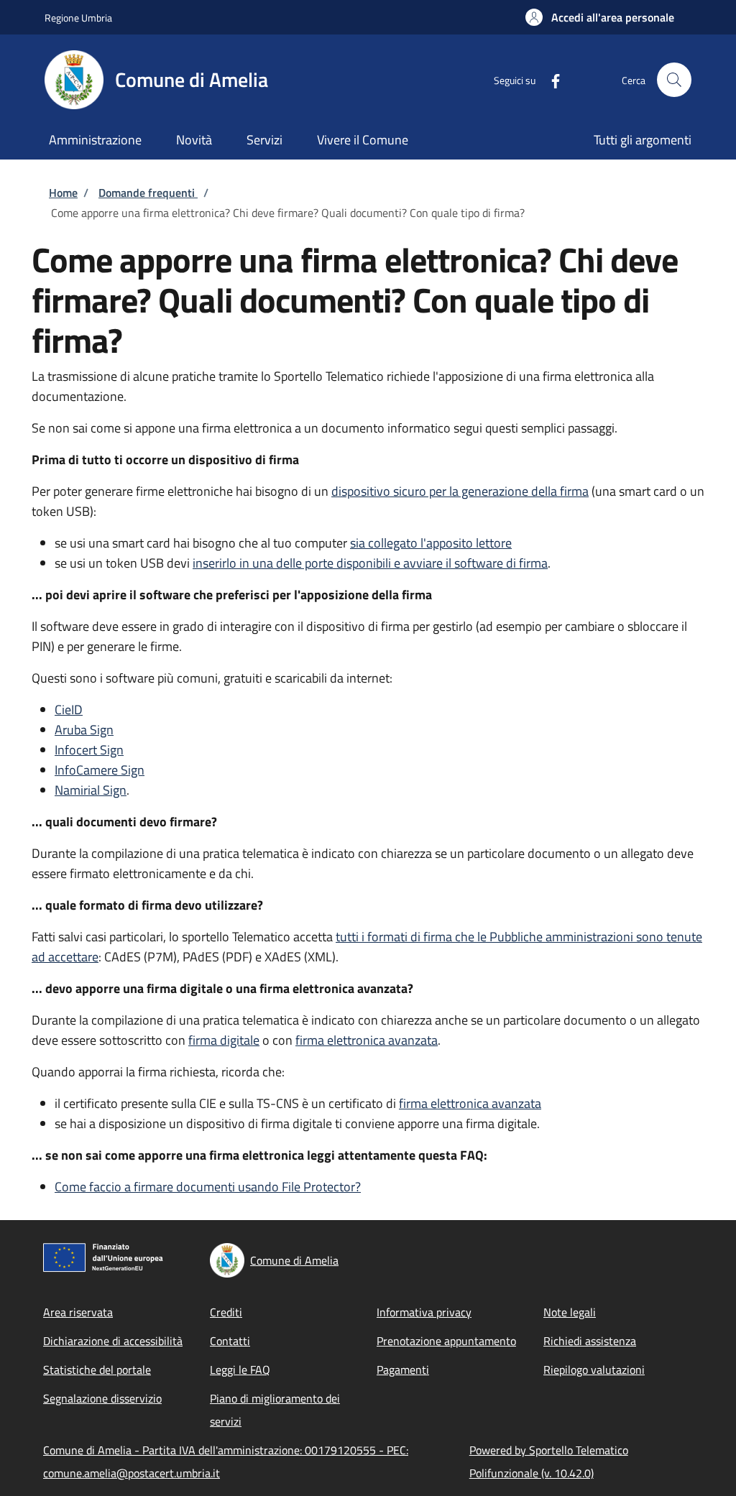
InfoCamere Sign (99, 770)
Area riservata (78, 1312)
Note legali (569, 1312)
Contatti (230, 1340)
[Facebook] (549, 79)
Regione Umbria (78, 17)
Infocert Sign (89, 749)
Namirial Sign (90, 790)
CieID (69, 709)
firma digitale (223, 1040)
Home (63, 192)
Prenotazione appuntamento (446, 1340)
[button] (599, 17)
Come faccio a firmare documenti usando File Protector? (208, 1186)
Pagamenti (403, 1369)
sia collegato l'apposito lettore (431, 543)
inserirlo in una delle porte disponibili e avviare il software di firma (370, 563)
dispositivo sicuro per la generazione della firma (460, 491)
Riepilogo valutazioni (594, 1369)
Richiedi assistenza (589, 1340)
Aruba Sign (84, 729)
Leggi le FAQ (240, 1369)
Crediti (226, 1312)
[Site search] (674, 80)
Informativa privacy (424, 1312)
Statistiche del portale (97, 1369)
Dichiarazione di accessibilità (113, 1340)
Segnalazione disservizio (102, 1398)
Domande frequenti (148, 192)
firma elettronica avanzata (366, 1040)
